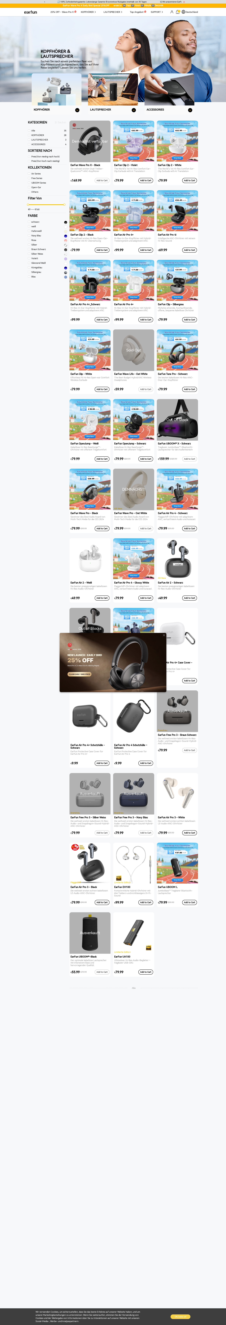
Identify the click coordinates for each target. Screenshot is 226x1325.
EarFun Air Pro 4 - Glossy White (131, 582)
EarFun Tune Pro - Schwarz (173, 374)
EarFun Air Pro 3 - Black (83, 887)
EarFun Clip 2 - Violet (125, 165)
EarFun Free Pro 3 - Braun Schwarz (177, 735)
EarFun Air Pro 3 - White (171, 817)
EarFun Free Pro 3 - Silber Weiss (88, 817)
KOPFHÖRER (87, 12)
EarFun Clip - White (81, 374)
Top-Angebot (136, 12)
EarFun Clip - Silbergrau (171, 304)
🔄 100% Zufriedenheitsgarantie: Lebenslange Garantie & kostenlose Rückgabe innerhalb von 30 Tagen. (47, 2)
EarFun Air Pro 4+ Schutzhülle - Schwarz (87, 746)
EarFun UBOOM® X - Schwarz (174, 443)
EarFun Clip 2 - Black (82, 234)
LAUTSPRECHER (112, 12)
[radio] (47, 157)
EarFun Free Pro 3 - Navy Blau (131, 817)
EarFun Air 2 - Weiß (81, 582)
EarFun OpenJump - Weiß (84, 443)
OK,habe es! (180, 1316)
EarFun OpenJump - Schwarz (130, 443)
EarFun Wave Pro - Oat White (130, 513)
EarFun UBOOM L (168, 887)
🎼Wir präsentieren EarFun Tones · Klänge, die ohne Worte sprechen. (135, 2)
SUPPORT (156, 12)
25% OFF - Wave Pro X (62, 12)
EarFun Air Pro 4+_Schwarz (85, 304)
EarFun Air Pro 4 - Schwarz (173, 513)
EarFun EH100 (122, 887)
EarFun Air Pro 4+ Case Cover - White (175, 664)
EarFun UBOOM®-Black (83, 956)
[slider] (46, 204)
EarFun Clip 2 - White (169, 165)
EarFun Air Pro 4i (167, 234)
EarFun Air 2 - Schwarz (170, 582)
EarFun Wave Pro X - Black (85, 165)
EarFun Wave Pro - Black (84, 513)
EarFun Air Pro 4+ (124, 234)
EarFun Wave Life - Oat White (131, 374)
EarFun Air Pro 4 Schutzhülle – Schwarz (130, 746)
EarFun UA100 (122, 956)
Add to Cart (102, 180)
